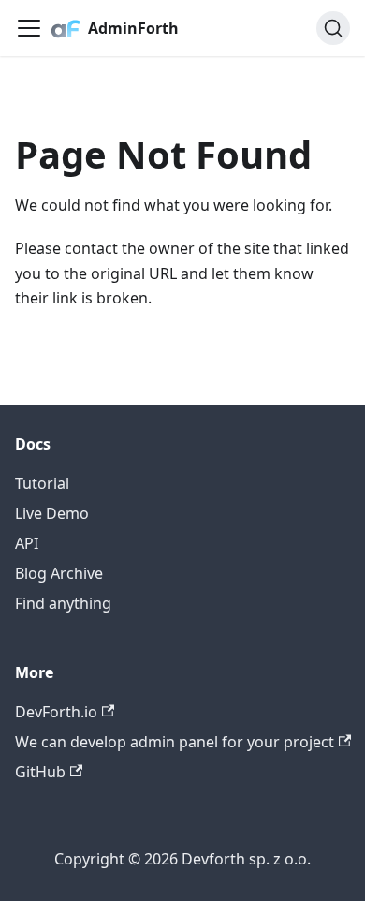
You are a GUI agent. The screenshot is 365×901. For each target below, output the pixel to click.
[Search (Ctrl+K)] (333, 28)
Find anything (63, 603)
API (26, 543)
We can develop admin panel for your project (174, 741)
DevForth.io (56, 712)
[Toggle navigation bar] (29, 28)
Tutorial (42, 483)
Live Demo (52, 513)
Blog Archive (59, 573)
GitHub (40, 771)
